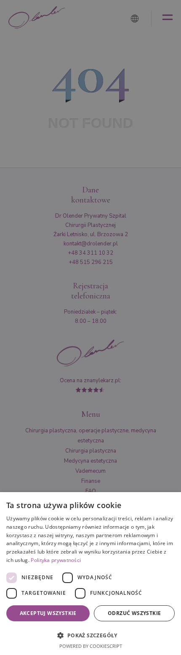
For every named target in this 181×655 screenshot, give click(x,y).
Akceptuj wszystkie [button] (48, 613)
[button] (90, 634)
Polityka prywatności (56, 560)
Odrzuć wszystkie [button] (134, 613)
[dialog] (90, 573)
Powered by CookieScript (90, 646)
